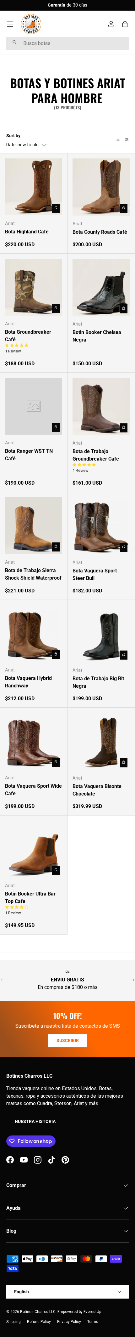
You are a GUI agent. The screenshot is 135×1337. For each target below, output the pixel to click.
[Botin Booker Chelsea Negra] (101, 287)
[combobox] (67, 43)
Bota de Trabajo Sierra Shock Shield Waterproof (33, 574)
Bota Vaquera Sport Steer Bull (95, 574)
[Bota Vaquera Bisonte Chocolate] (101, 741)
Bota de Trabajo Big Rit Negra (98, 682)
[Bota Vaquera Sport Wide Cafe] (33, 741)
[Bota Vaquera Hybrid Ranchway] (33, 633)
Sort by (13, 135)
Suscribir (68, 1040)
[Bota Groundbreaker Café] (33, 287)
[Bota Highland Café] (33, 186)
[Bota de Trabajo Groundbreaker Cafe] (101, 406)
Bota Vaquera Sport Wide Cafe (33, 789)
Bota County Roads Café (100, 232)
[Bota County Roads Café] (101, 187)
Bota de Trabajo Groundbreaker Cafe (96, 455)
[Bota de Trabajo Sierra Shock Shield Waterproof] (33, 525)
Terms (92, 1322)
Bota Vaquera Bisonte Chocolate (97, 790)
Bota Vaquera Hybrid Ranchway (28, 682)
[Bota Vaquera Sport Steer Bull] (101, 525)
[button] (125, 24)
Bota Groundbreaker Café (28, 335)
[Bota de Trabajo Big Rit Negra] (101, 633)
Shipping (13, 1322)
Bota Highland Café (27, 232)
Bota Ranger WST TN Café (29, 454)
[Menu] (10, 24)
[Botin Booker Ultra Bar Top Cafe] (33, 849)
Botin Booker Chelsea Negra (97, 336)
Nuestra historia (35, 1121)
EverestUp (92, 1312)
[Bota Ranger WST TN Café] (33, 406)
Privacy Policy (69, 1322)
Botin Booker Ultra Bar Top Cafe (30, 897)
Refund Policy (39, 1322)
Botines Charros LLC (38, 1312)
